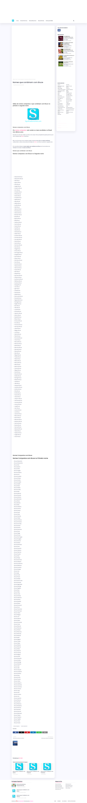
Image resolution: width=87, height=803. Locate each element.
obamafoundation (69, 107)
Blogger (67, 91)
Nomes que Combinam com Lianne (19, 772)
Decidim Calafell (69, 99)
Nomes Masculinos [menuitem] (32, 20)
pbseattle (68, 104)
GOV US (59, 84)
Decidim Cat (68, 98)
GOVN (59, 93)
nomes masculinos (24, 726)
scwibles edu (60, 108)
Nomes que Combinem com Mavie (23, 790)
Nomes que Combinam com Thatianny (47, 772)
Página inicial (15, 79)
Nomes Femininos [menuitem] (23, 20)
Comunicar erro (58, 789)
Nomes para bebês (58, 786)
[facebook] (59, 30)
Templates (31, 801)
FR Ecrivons (60, 95)
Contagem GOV (68, 94)
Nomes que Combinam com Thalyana (33, 772)
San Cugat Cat (60, 98)
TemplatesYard (21, 801)
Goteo (59, 102)
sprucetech (60, 100)
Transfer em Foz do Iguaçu (69, 113)
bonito (22, 136)
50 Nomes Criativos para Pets (68, 62)
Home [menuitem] (17, 20)
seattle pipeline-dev (61, 107)
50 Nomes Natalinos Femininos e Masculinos (68, 43)
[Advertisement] (35, 10)
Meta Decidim (60, 104)
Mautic (67, 102)
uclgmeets (68, 103)
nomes (35, 141)
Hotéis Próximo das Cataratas (61, 91)
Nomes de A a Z (68, 784)
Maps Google (60, 88)
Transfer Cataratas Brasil (69, 90)
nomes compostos (21, 79)
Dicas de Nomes (58, 784)
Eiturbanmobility (69, 95)
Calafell (59, 99)
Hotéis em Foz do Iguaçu (61, 110)
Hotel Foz (67, 88)
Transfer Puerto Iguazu (62, 89)
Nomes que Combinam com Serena (23, 796)
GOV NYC (67, 84)
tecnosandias (60, 103)
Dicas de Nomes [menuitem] (41, 20)
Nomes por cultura (69, 786)
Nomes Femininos (58, 785)
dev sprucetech (69, 100)
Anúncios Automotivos (70, 108)
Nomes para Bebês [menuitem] (49, 20)
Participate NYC (69, 93)
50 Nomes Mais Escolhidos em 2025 (68, 50)
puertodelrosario (61, 106)
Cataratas (59, 114)
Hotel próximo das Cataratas (61, 86)
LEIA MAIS (69, 40)
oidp (67, 106)
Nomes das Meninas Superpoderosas (21, 785)
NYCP (58, 94)
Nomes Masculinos (69, 785)
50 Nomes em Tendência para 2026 (68, 37)
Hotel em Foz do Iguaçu (69, 86)
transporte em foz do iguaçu (70, 110)
